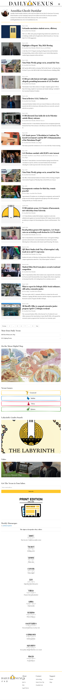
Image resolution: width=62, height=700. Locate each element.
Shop (51, 682)
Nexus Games (7, 388)
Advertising (39, 679)
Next (37, 326)
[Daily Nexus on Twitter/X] (4, 681)
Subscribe (31, 491)
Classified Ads (39, 685)
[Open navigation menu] (59, 4)
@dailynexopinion (7, 525)
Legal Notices (25, 688)
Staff (23, 679)
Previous (4, 326)
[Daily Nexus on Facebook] (2, 681)
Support (52, 676)
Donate (51, 679)
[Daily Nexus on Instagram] (7, 681)
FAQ (23, 685)
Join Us (24, 682)
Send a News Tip (40, 682)
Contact (38, 676)
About (24, 676)
